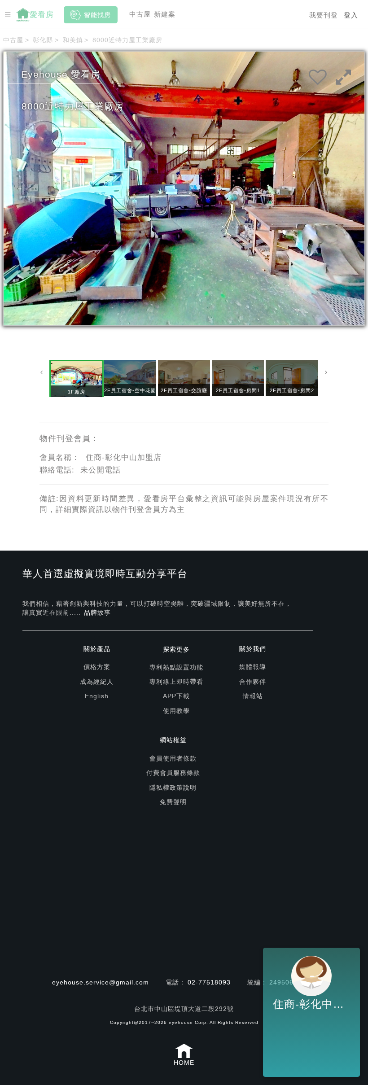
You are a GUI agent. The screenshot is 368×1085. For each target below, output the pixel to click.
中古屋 (140, 14)
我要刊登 (323, 15)
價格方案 (96, 666)
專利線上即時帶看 (176, 681)
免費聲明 (173, 801)
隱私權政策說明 (173, 787)
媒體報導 (252, 666)
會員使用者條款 (173, 758)
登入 (351, 15)
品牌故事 (97, 612)
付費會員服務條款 (173, 772)
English (97, 696)
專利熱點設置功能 (176, 667)
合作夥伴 (252, 681)
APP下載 (176, 696)
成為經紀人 (97, 681)
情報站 (253, 696)
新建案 (164, 14)
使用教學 (176, 710)
